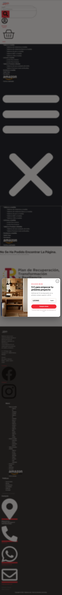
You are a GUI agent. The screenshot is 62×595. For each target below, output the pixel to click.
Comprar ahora (43, 306)
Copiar (52, 300)
